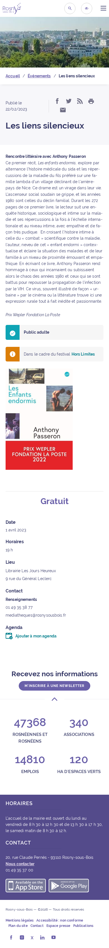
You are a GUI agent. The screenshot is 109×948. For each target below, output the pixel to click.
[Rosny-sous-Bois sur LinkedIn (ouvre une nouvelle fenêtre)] (42, 937)
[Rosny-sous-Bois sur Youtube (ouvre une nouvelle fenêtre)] (53, 937)
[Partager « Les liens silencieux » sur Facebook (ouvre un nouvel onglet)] (57, 101)
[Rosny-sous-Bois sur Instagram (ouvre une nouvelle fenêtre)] (22, 937)
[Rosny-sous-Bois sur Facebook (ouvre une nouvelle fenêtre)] (11, 937)
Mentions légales (20, 920)
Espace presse (58, 926)
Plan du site (18, 926)
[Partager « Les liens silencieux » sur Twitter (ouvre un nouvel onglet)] (69, 101)
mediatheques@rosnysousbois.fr (36, 615)
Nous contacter (20, 864)
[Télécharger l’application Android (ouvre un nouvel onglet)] (69, 886)
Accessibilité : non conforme (59, 920)
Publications (83, 926)
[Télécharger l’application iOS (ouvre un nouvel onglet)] (26, 886)
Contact (37, 926)
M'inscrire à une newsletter (54, 686)
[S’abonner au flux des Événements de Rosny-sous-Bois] (80, 101)
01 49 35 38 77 (19, 607)
